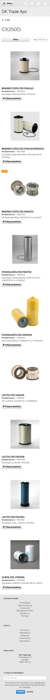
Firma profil (25, 608)
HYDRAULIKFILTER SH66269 (17, 335)
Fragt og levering (25, 605)
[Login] (38, 3)
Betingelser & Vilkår (25, 611)
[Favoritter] (32, 3)
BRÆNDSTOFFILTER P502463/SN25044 (23, 148)
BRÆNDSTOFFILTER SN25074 (18, 211)
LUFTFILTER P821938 (13, 456)
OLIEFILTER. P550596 (13, 577)
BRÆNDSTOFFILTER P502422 (17, 88)
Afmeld (30, 692)
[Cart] (45, 3)
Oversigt (24, 616)
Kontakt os (24, 613)
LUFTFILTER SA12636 (13, 395)
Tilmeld (20, 692)
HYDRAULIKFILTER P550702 (17, 272)
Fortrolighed (24, 603)
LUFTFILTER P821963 (13, 517)
